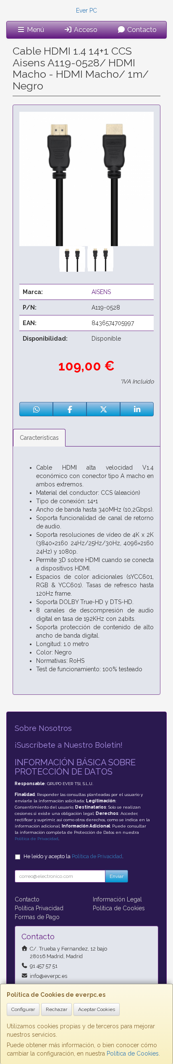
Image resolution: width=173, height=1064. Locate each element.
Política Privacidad (39, 908)
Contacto (141, 30)
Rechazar (56, 1009)
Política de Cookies (133, 1053)
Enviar (116, 876)
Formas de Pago (37, 917)
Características (39, 437)
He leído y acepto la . (73, 856)
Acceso (84, 30)
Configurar (23, 1009)
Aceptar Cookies (96, 1009)
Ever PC (86, 10)
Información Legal (117, 899)
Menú (34, 30)
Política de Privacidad (36, 838)
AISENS (101, 292)
